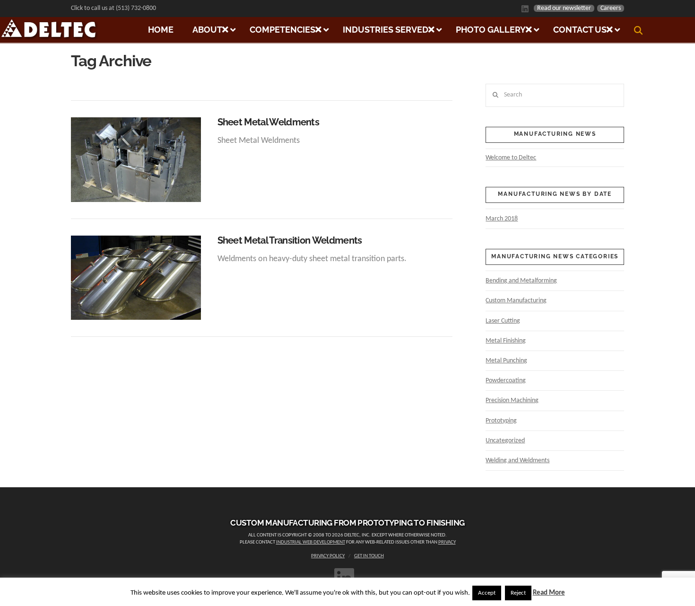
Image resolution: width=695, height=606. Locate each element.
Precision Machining (512, 400)
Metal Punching (506, 360)
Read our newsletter (564, 8)
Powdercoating (506, 380)
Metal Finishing (506, 340)
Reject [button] (518, 593)
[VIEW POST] (136, 159)
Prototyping (501, 420)
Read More (549, 593)
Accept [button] (486, 593)
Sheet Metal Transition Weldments (289, 240)
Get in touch (369, 556)
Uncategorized (505, 440)
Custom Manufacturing (516, 300)
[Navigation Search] (639, 30)
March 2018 (502, 218)
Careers (610, 8)
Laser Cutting (503, 321)
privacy (447, 542)
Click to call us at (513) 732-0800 (113, 8)
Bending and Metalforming (521, 280)
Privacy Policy (328, 556)
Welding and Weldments (517, 460)
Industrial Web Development (310, 542)
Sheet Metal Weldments (268, 122)
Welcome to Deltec (511, 157)
